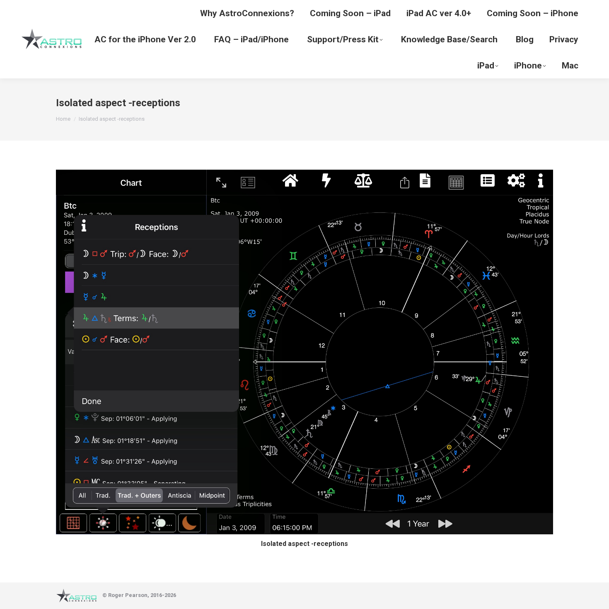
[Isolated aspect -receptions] (304, 352)
